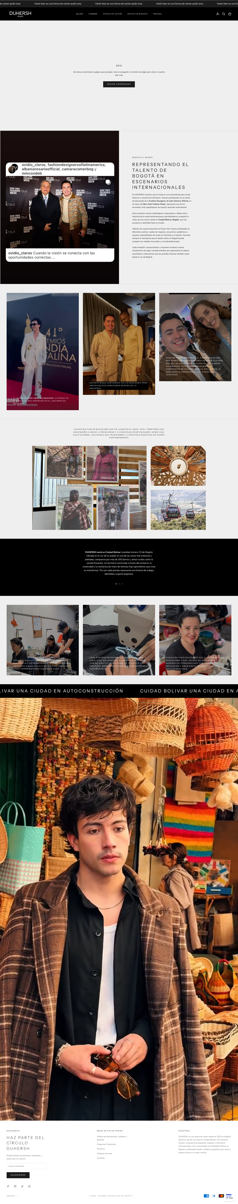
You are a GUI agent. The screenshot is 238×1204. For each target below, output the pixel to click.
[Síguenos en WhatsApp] (29, 1186)
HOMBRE (93, 14)
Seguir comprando (119, 84)
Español (11, 1196)
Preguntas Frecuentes (106, 1144)
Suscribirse (18, 1175)
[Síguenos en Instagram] (15, 1186)
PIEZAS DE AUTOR (112, 14)
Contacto (101, 1158)
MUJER (79, 14)
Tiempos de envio (104, 1153)
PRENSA (157, 14)
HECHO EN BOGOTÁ (138, 14)
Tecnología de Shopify (120, 1196)
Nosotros (101, 1149)
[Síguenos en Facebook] (8, 1186)
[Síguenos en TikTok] (22, 1186)
